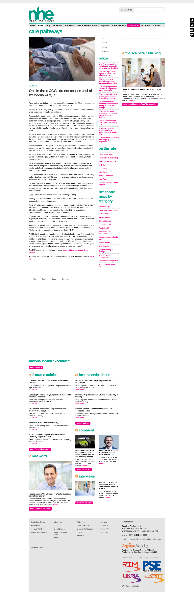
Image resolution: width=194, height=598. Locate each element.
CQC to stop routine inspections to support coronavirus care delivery (108, 114)
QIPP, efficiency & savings (106, 251)
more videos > (36, 368)
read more (33, 390)
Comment (65, 279)
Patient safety (104, 217)
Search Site (126, 10)
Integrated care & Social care (108, 238)
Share (54, 279)
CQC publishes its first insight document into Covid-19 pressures (108, 96)
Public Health (104, 228)
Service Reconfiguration (108, 261)
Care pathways (105, 221)
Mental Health (104, 243)
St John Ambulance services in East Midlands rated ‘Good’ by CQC (108, 131)
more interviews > (84, 503)
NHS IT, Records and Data (107, 265)
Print (34, 279)
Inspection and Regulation (104, 233)
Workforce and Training (108, 210)
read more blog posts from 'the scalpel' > (139, 104)
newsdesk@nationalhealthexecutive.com (145, 539)
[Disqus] (62, 319)
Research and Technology (104, 256)
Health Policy (104, 207)
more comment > (84, 469)
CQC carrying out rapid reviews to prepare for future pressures (108, 89)
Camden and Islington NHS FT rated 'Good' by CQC (108, 123)
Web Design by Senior (130, 586)
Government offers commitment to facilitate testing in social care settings (108, 105)
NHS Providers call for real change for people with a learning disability (108, 66)
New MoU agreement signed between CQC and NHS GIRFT (107, 74)
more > (56, 505)
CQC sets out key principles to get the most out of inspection (108, 81)
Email (44, 279)
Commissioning (105, 225)
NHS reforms (104, 214)
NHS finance (104, 246)
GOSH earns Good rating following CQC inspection (109, 140)
